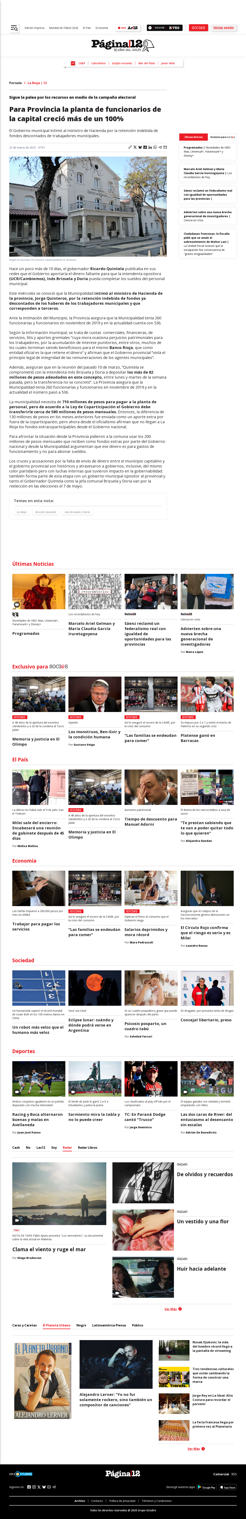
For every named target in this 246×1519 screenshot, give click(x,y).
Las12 (41, 1147)
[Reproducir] (150, 27)
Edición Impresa (34, 28)
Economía (102, 28)
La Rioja (22, 512)
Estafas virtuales (122, 63)
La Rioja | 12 (37, 83)
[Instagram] (34, 1487)
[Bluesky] (44, 1486)
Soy (54, 1147)
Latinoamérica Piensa (109, 1325)
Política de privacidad (122, 1501)
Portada (15, 83)
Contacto (97, 1501)
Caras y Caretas (24, 1325)
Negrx (81, 1325)
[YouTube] (49, 1487)
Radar (67, 1147)
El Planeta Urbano (56, 1325)
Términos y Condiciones (157, 1501)
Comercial (221, 1474)
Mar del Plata (146, 63)
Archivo (80, 1501)
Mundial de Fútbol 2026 (63, 28)
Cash (16, 1147)
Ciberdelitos (98, 63)
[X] (39, 1487)
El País (87, 28)
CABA (82, 63)
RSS (234, 1474)
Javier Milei (168, 63)
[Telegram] (54, 1487)
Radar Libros (87, 1147)
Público (137, 1325)
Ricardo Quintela (45, 512)
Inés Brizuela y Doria (77, 512)
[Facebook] (29, 1487)
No (28, 1147)
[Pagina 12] (123, 46)
